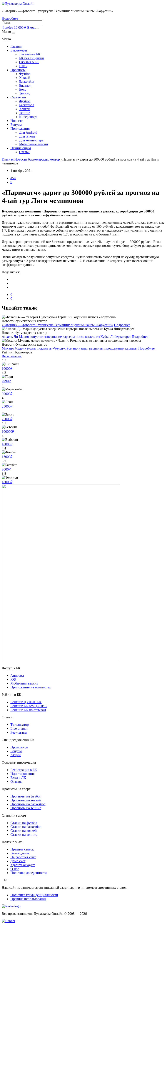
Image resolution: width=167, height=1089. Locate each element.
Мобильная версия (24, 683)
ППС (23, 66)
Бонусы (16, 124)
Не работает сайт (23, 857)
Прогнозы (17, 70)
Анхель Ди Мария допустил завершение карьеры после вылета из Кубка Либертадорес (66, 336)
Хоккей (24, 78)
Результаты (18, 732)
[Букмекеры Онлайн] (18, 3)
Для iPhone (27, 136)
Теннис (24, 93)
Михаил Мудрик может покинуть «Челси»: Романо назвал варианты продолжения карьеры (69, 348)
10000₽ (7, 368)
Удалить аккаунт (22, 865)
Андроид (17, 675)
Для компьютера (31, 140)
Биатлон (25, 85)
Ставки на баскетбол (25, 827)
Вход (31, 27)
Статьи (24, 152)
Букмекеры (18, 50)
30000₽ (7, 394)
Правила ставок (22, 849)
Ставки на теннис (23, 834)
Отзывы (16, 781)
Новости (16, 121)
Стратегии (18, 97)
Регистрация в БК (23, 770)
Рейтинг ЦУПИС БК (26, 702)
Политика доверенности (28, 873)
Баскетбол (26, 81)
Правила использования (28, 899)
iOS (13, 679)
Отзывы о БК (29, 62)
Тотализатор (19, 724)
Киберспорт (28, 117)
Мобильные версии (33, 144)
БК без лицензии (31, 58)
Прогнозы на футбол (25, 796)
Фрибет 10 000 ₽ (14, 27)
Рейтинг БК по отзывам (28, 710)
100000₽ (8, 431)
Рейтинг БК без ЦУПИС (28, 706)
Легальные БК (29, 54)
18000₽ (7, 482)
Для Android (28, 132)
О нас (14, 869)
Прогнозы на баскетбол (27, 804)
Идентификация (22, 774)
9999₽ (6, 381)
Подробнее (10, 18)
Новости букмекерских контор (37, 159)
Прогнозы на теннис (25, 808)
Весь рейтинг (12, 356)
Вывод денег (20, 853)
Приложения (20, 128)
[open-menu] (37, 28)
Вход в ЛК (18, 777)
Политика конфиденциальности (34, 895)
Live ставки (19, 728)
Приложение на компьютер (30, 687)
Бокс (22, 89)
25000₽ (7, 406)
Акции (15, 755)
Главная (16, 46)
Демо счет (17, 861)
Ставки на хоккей (23, 830)
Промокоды (19, 747)
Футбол (24, 74)
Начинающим (20, 148)
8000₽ (6, 469)
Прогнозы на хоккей (25, 800)
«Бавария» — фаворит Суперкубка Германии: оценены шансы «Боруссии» (57, 325)
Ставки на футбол (23, 823)
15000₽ (7, 457)
